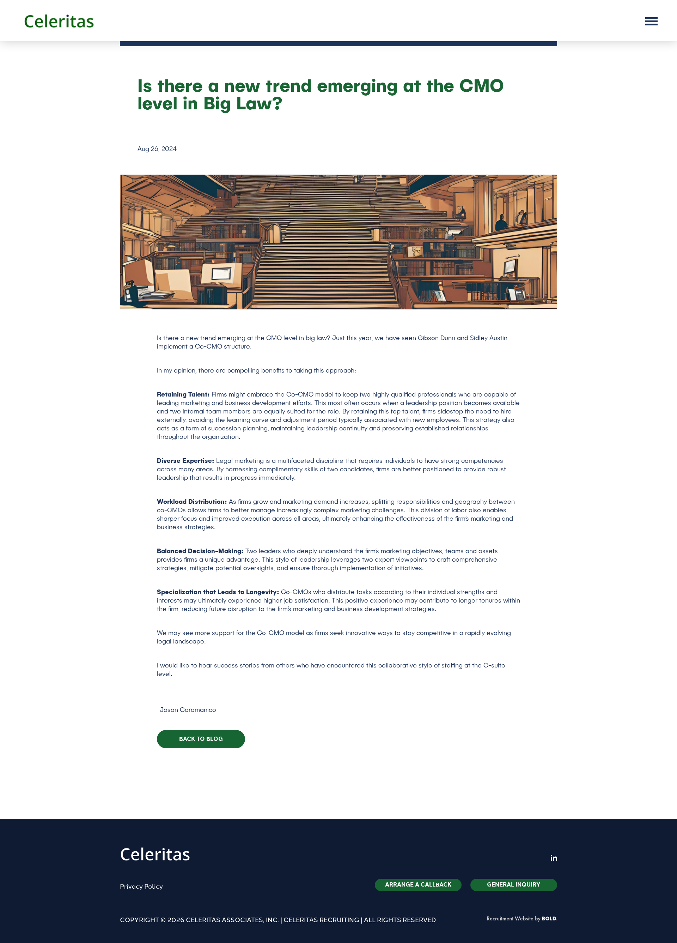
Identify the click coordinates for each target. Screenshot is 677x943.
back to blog (201, 739)
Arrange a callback (418, 884)
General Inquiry (514, 884)
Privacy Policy (141, 886)
